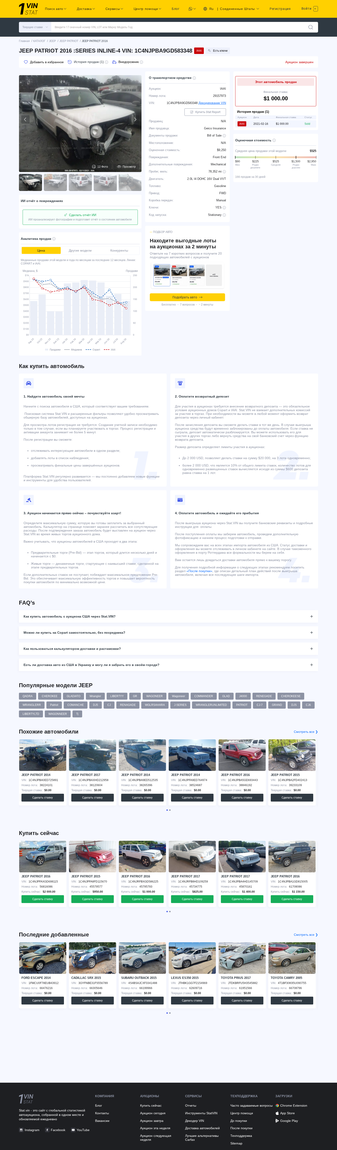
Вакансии (102, 1121)
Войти (306, 8)
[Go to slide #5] (130, 182)
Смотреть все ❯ (306, 732)
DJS (294, 705)
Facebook (58, 1130)
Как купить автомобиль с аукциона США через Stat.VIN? (70, 616)
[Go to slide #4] (105, 182)
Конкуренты (119, 250)
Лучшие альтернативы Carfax (202, 1137)
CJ (109, 705)
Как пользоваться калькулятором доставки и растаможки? (72, 649)
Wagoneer (178, 696)
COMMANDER (203, 696)
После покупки (241, 1128)
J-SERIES (180, 705)
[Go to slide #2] (55, 182)
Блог (176, 9)
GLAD (226, 696)
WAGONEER (154, 696)
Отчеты (190, 1105)
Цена (41, 250)
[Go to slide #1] (30, 182)
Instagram (32, 1130)
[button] (35, 27)
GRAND (277, 705)
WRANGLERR (32, 705)
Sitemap (236, 1143)
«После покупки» (199, 571)
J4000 (243, 696)
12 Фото (102, 166)
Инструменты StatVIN (201, 1113)
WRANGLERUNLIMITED (211, 705)
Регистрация (280, 9)
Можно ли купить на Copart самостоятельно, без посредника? (74, 632)
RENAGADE (128, 705)
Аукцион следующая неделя (155, 1137)
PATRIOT (241, 705)
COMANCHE (75, 705)
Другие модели (80, 250)
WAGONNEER (57, 714)
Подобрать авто (184, 297)
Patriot (54, 705)
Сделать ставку (42, 797)
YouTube (83, 1130)
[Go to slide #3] (80, 182)
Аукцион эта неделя (155, 1128)
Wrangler (95, 696)
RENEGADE (264, 696)
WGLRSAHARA (155, 705)
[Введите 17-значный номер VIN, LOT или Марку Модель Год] (310, 27)
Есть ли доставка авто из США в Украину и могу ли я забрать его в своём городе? (91, 665)
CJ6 (308, 705)
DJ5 (95, 705)
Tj (77, 714)
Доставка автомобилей (202, 1128)
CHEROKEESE (291, 696)
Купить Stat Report (207, 112)
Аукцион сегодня (152, 1113)
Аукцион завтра (151, 1121)
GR (135, 696)
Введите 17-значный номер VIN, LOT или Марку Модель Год (93, 27)
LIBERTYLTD (31, 714)
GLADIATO (73, 696)
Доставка (84, 9)
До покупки (238, 1121)
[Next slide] (135, 119)
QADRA (28, 696)
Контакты (102, 1113)
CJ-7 (260, 705)
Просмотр (129, 166)
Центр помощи (241, 1113)
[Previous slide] (25, 119)
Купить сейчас (151, 1105)
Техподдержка (241, 1136)
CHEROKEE (49, 696)
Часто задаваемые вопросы (251, 1105)
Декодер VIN (194, 1121)
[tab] (167, 810)
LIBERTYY (117, 696)
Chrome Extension (293, 1105)
